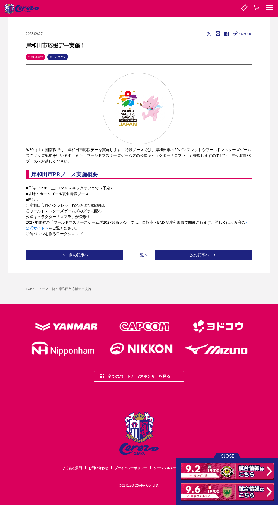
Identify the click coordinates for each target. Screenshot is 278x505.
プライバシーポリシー (131, 468)
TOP (29, 288)
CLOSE (227, 455)
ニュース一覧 (45, 288)
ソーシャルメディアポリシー (175, 468)
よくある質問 (72, 468)
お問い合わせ (98, 468)
